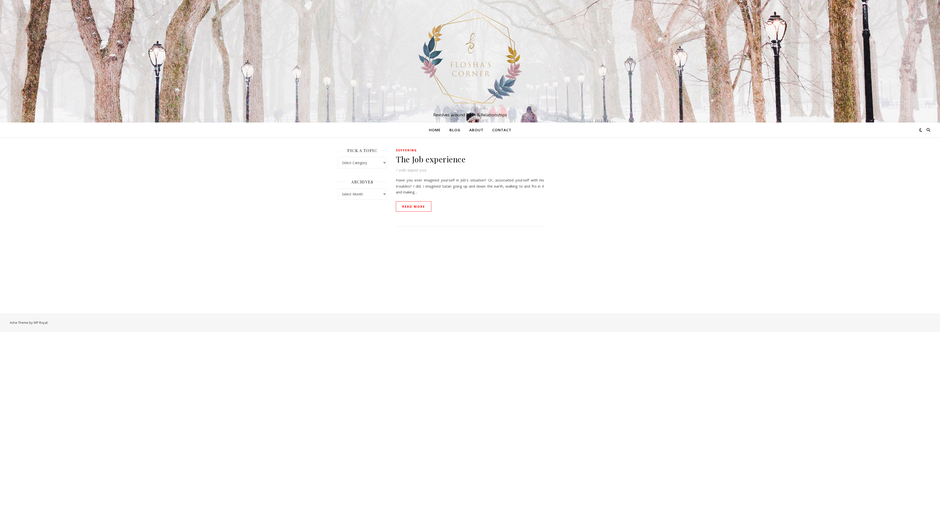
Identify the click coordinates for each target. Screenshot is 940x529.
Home (435, 129)
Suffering (406, 150)
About (476, 129)
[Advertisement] (577, 220)
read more (413, 206)
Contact (501, 129)
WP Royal (40, 322)
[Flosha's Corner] (470, 57)
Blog (454, 129)
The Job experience (431, 159)
